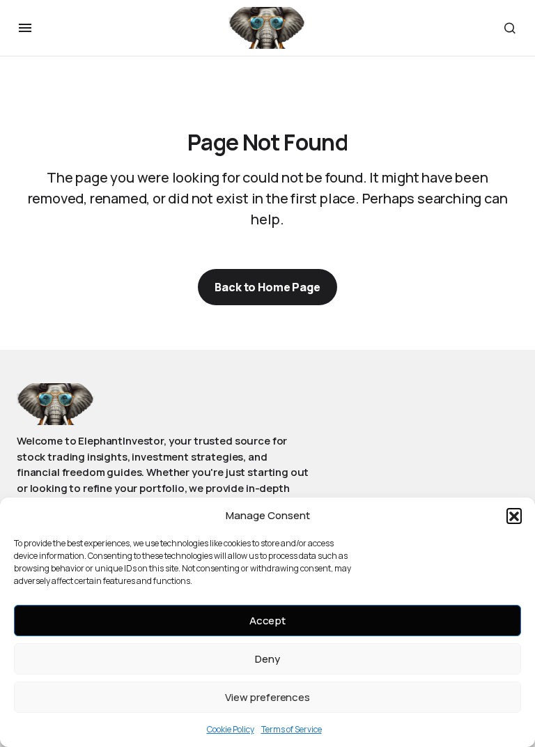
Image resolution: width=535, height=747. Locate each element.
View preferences (267, 697)
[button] (514, 516)
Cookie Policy (230, 729)
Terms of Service (291, 729)
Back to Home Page (267, 287)
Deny (267, 659)
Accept (267, 620)
